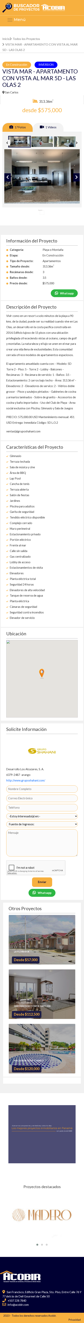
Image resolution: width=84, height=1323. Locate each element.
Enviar (42, 882)
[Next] (77, 143)
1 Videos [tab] (50, 127)
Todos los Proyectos (26, 39)
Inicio (6, 39)
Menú (19, 19)
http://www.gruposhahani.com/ (25, 780)
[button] (37, 1245)
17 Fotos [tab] (20, 127)
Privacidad (75, 1319)
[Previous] (7, 143)
